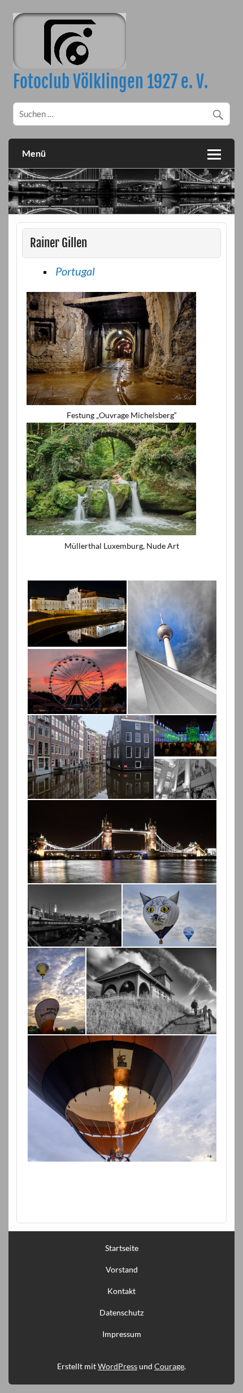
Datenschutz (121, 1313)
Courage (169, 1366)
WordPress (117, 1366)
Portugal (75, 271)
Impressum (121, 1334)
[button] (77, 613)
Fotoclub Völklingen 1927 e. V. (110, 82)
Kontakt (121, 1291)
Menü (34, 153)
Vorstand (122, 1270)
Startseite (121, 1248)
